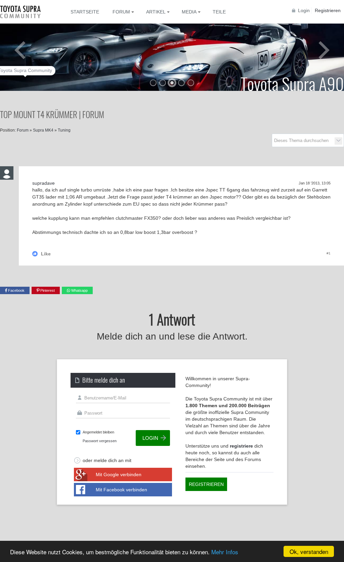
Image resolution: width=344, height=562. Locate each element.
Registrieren (328, 10)
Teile (219, 11)
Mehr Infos (224, 552)
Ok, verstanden (309, 551)
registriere (241, 446)
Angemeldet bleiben (98, 432)
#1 (329, 253)
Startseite (85, 11)
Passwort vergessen (100, 441)
